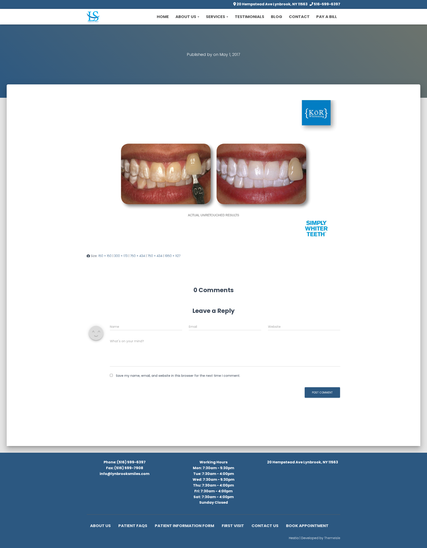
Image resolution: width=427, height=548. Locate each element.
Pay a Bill (326, 16)
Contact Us (265, 525)
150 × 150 (105, 256)
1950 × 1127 (172, 256)
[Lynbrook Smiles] (93, 16)
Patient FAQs (132, 525)
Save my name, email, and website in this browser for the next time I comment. (178, 375)
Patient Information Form (184, 525)
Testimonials (249, 16)
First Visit (233, 525)
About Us (186, 16)
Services (216, 16)
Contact (299, 16)
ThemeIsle (332, 538)
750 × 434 (137, 256)
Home (163, 16)
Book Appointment (307, 525)
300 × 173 (121, 256)
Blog (276, 16)
